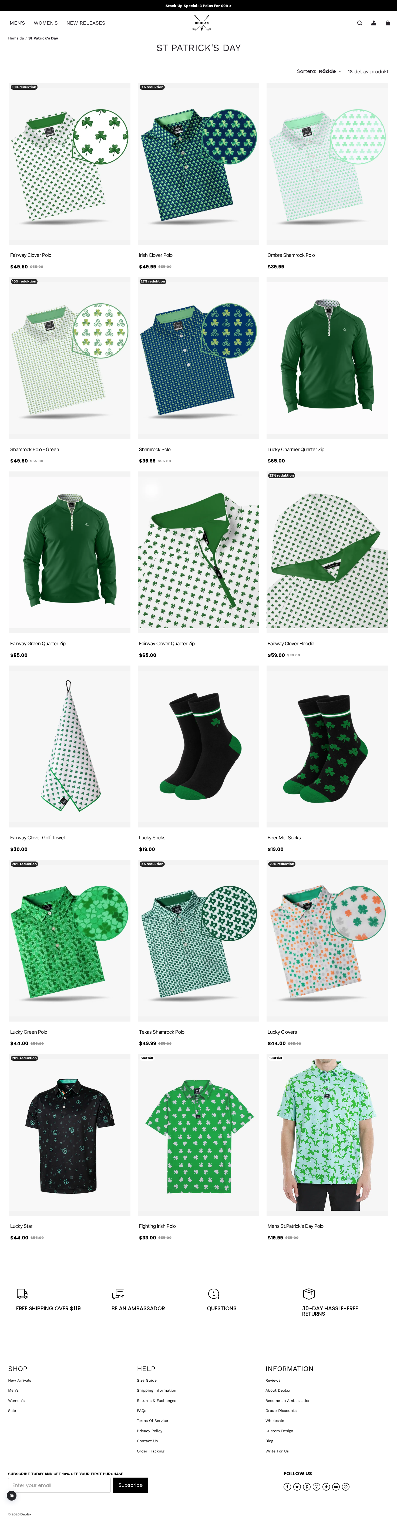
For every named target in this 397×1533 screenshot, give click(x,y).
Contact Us (147, 1441)
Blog (269, 1441)
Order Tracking (150, 1451)
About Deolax (277, 1390)
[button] (360, 23)
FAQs (141, 1410)
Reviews (272, 1380)
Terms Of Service (152, 1420)
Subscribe (131, 1485)
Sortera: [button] (316, 71)
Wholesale (274, 1420)
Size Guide (147, 1380)
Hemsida (16, 38)
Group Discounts (281, 1410)
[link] (17, 23)
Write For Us (277, 1451)
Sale (12, 1410)
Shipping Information (156, 1390)
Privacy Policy (149, 1431)
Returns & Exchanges (156, 1400)
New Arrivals (19, 1380)
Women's (16, 1400)
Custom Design (279, 1431)
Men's (13, 1390)
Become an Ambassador (287, 1400)
